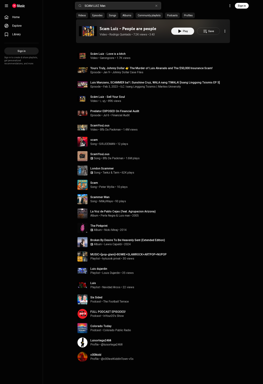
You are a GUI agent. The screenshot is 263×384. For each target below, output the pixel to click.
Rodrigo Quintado (120, 34)
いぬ (103, 101)
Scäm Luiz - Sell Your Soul (107, 97)
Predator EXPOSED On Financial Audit (114, 111)
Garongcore (107, 58)
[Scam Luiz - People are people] (88, 31)
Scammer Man (99, 197)
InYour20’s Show (113, 316)
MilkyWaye (106, 201)
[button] (88, 31)
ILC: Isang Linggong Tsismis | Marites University (150, 86)
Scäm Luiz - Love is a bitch (108, 54)
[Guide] (6, 6)
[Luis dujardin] (154, 271)
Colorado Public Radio (117, 330)
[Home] (18, 6)
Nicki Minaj (111, 230)
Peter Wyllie (107, 187)
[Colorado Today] (154, 328)
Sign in (242, 5)
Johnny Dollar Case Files (127, 72)
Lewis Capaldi (113, 244)
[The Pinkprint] (154, 228)
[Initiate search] (80, 6)
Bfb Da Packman (110, 129)
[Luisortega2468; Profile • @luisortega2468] (154, 342)
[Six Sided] (154, 299)
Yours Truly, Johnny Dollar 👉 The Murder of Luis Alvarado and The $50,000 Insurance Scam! (151, 68)
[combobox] (123, 5)
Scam (94, 182)
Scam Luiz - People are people (128, 28)
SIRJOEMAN (107, 144)
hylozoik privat (111, 258)
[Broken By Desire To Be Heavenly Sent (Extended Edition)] (154, 242)
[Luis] (154, 285)
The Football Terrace (116, 301)
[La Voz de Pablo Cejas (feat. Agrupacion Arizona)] (154, 213)
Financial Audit (120, 115)
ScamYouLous (99, 125)
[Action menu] (224, 31)
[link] (21, 17)
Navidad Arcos (111, 287)
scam (94, 139)
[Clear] (156, 6)
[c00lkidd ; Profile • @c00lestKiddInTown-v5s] (154, 357)
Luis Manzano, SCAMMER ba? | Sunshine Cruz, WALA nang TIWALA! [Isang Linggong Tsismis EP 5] (155, 82)
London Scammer (102, 168)
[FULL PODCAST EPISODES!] (154, 314)
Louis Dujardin (111, 273)
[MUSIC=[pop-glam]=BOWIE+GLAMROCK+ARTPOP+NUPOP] (154, 256)
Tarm (116, 172)
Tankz (106, 172)
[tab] (82, 15)
